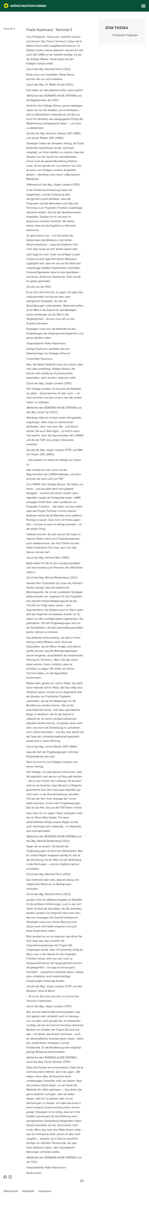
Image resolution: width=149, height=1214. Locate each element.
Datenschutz (11, 1191)
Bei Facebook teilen (5, 1177)
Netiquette (28, 1191)
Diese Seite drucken (82, 1180)
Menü (143, 6)
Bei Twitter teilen (10, 1177)
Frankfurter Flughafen (125, 35)
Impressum (45, 1191)
